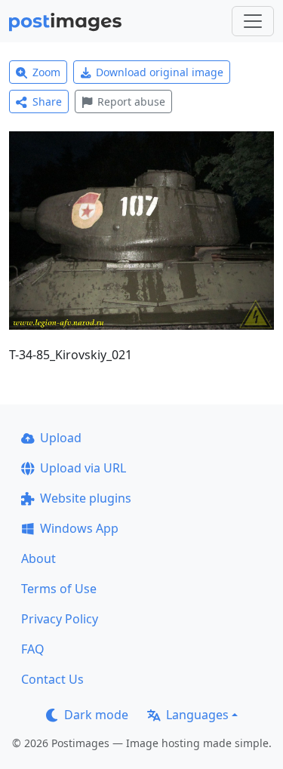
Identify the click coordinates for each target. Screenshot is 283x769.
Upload (61, 437)
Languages (197, 714)
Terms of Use (59, 588)
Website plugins (85, 498)
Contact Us (52, 679)
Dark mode (96, 714)
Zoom (46, 72)
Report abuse (131, 101)
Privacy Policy (59, 619)
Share (47, 101)
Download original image (159, 72)
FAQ (33, 649)
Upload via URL (83, 468)
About (38, 558)
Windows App (79, 528)
